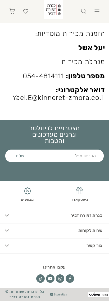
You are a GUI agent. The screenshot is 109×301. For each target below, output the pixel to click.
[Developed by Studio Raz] (58, 294)
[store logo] (53, 9)
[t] (40, 278)
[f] (70, 278)
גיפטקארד (79, 199)
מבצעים (27, 199)
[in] (60, 278)
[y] (50, 278)
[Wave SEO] (98, 294)
